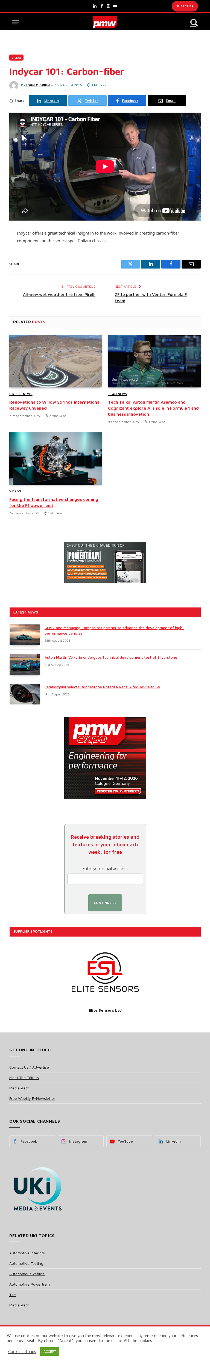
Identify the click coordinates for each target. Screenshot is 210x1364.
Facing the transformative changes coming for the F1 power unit (53, 502)
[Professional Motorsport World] (105, 22)
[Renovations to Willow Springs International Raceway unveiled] (55, 361)
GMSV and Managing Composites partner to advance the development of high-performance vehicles (114, 630)
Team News (117, 394)
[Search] (193, 22)
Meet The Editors (24, 1077)
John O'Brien (38, 85)
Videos (16, 57)
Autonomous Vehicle (27, 1273)
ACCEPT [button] (49, 1351)
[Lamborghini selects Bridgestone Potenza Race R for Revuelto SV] (25, 694)
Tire (12, 1294)
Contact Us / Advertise (29, 1067)
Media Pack (19, 1088)
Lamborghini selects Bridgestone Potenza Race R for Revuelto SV (102, 686)
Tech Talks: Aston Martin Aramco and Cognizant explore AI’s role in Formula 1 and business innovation (153, 408)
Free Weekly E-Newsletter (32, 1098)
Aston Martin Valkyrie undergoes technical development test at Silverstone (111, 657)
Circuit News (21, 394)
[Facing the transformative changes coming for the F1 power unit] (55, 458)
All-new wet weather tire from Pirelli (59, 294)
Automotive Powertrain (29, 1284)
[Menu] (15, 22)
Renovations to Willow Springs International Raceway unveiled (55, 405)
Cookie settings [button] (22, 1351)
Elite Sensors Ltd (105, 1010)
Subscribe (184, 6)
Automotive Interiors (27, 1253)
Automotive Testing (26, 1263)
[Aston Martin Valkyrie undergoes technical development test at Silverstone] (25, 664)
